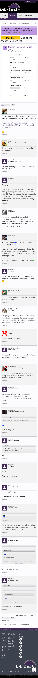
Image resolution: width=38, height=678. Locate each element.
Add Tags (6, 620)
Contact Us (30, 629)
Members (28, 15)
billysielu (11, 464)
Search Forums (5, 19)
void (9, 485)
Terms (4, 646)
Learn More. (15, 33)
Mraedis (10, 269)
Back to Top (4, 656)
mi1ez (10, 332)
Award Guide (4, 640)
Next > (12, 104)
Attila (10, 210)
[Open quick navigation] (35, 23)
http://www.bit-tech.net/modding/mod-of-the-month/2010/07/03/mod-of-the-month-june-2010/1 (18, 125)
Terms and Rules (24, 675)
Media (20, 15)
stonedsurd (12, 366)
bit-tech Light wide (6, 629)
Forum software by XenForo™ (8, 675)
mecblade (11, 160)
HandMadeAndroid (14, 348)
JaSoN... (11, 539)
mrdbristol (11, 410)
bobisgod (11, 387)
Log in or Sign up (30, 1)
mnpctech (11, 235)
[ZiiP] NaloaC (12, 309)
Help (35, 629)
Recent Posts (15, 19)
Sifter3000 (11, 109)
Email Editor (3, 644)
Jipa (9, 141)
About (3, 638)
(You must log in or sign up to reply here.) (25, 615)
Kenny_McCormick (14, 290)
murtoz (10, 439)
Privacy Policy (33, 675)
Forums (12, 15)
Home (4, 15)
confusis (11, 178)
